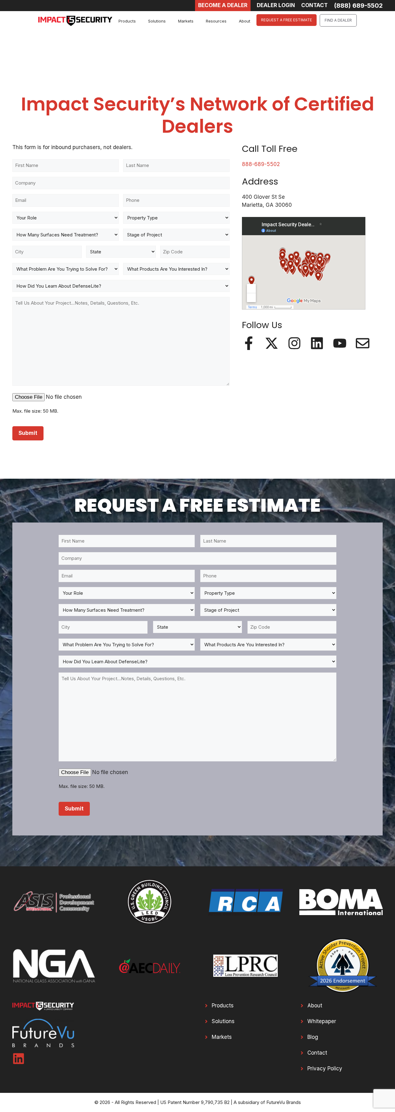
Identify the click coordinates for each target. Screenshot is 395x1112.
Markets (185, 21)
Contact (317, 1053)
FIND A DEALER (338, 20)
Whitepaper (321, 1021)
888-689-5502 (261, 164)
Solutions (157, 21)
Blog (312, 1037)
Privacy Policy (324, 1068)
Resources (216, 21)
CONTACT (314, 5)
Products (127, 21)
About (244, 21)
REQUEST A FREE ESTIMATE (286, 20)
